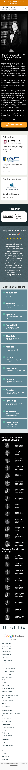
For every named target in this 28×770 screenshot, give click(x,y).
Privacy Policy (14, 765)
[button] (25, 8)
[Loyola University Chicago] (12, 143)
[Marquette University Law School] (11, 161)
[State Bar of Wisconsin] (12, 191)
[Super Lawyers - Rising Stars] (8, 218)
